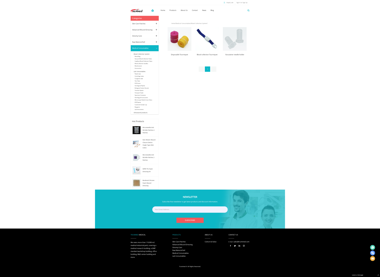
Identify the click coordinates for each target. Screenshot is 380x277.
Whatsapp (372, 247)
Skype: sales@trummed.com (372, 252)
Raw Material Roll (138, 42)
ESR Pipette (138, 102)
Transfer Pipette (139, 90)
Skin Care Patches (138, 24)
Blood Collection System (142, 54)
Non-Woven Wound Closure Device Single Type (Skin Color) (149, 144)
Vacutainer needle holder (234, 55)
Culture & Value (210, 242)
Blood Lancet (138, 66)
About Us (184, 10)
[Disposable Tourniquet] (179, 39)
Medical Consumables (140, 48)
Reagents (137, 107)
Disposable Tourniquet (179, 55)
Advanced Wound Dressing (142, 30)
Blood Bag (137, 56)
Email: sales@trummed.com (372, 258)
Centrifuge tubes (139, 76)
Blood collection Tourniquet (207, 55)
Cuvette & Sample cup (141, 105)
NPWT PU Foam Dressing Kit (148, 170)
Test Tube (137, 81)
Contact (195, 10)
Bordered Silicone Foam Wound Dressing (148, 183)
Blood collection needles (141, 63)
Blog (212, 10)
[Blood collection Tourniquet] (207, 39)
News (204, 10)
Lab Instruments (139, 109)
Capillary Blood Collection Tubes (143, 61)
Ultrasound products (140, 113)
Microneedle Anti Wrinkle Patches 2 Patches (148, 157)
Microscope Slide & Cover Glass (143, 100)
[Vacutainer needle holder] (235, 39)
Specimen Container (140, 95)
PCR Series (138, 83)
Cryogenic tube (139, 78)
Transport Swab (139, 93)
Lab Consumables (139, 71)
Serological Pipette (140, 86)
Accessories (138, 68)
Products (173, 10)
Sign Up (245, 2)
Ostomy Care (137, 36)
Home (163, 10)
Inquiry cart (229, 2)
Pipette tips (138, 74)
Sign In (238, 2)
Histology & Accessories (141, 97)
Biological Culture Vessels (142, 88)
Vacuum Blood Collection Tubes (143, 59)
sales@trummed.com (241, 242)
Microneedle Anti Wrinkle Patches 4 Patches (148, 130)
